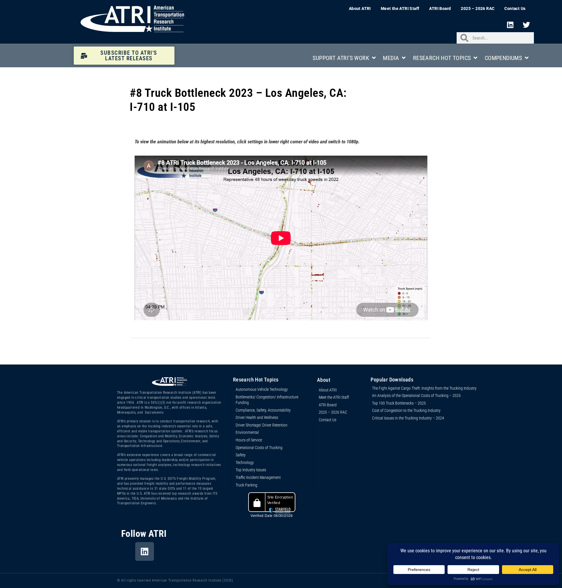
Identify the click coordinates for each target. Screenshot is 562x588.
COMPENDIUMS (503, 57)
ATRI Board (440, 8)
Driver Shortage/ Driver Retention (261, 425)
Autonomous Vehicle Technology (262, 389)
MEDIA (391, 57)
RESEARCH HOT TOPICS (442, 57)
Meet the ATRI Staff (400, 8)
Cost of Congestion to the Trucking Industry (406, 410)
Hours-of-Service (249, 440)
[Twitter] (526, 24)
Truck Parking (246, 485)
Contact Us (514, 8)
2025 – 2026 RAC (477, 8)
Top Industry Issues (251, 469)
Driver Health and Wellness (257, 417)
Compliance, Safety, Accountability (263, 410)
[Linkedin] (510, 24)
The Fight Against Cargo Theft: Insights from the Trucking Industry (424, 388)
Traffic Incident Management (258, 477)
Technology (245, 462)
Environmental (247, 432)
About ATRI (360, 8)
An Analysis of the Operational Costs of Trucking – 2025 (416, 395)
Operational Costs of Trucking (259, 447)
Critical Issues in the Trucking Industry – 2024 (408, 418)
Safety (241, 455)
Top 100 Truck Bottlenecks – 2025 (399, 403)
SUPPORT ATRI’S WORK (341, 57)
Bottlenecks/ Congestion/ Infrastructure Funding (267, 400)
